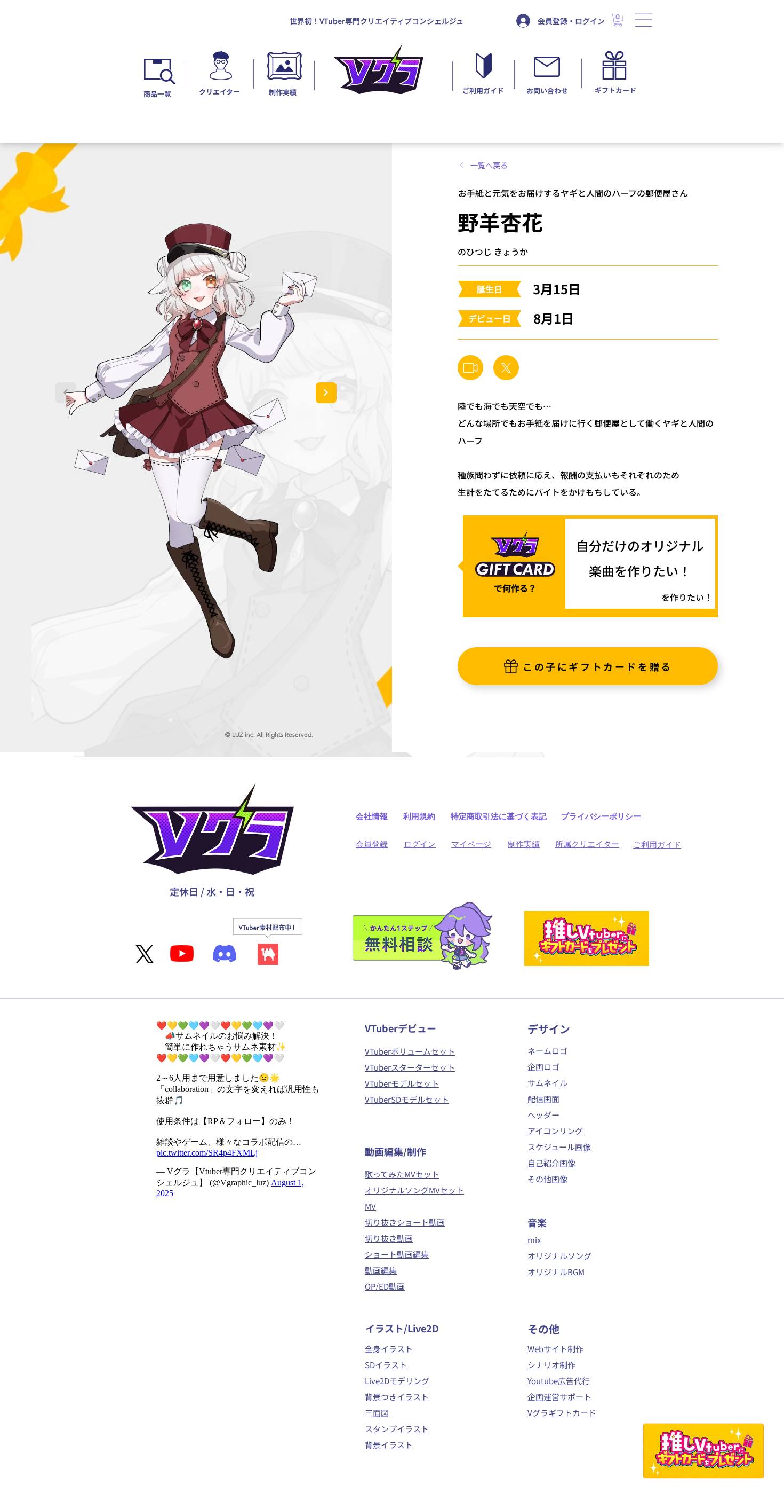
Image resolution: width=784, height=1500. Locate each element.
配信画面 (543, 1098)
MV (370, 1206)
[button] (643, 20)
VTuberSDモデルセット (407, 1099)
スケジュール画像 (559, 1146)
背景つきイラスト (397, 1396)
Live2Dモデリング (397, 1380)
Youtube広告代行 (558, 1380)
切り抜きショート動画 (405, 1222)
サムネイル (547, 1082)
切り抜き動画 (389, 1238)
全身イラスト (389, 1348)
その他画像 (547, 1178)
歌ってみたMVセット (402, 1174)
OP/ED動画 (385, 1286)
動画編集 (381, 1270)
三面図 (377, 1412)
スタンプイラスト (397, 1428)
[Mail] (506, 367)
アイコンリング (555, 1130)
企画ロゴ (543, 1066)
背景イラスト (389, 1444)
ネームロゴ (547, 1050)
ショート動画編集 (397, 1254)
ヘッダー (543, 1114)
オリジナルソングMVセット (414, 1190)
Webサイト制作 (555, 1348)
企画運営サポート (559, 1396)
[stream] (470, 367)
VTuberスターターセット (410, 1067)
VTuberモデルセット (402, 1083)
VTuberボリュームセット (410, 1051)
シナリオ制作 (551, 1364)
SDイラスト (386, 1364)
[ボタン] (221, 70)
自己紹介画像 (551, 1162)
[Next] (326, 392)
